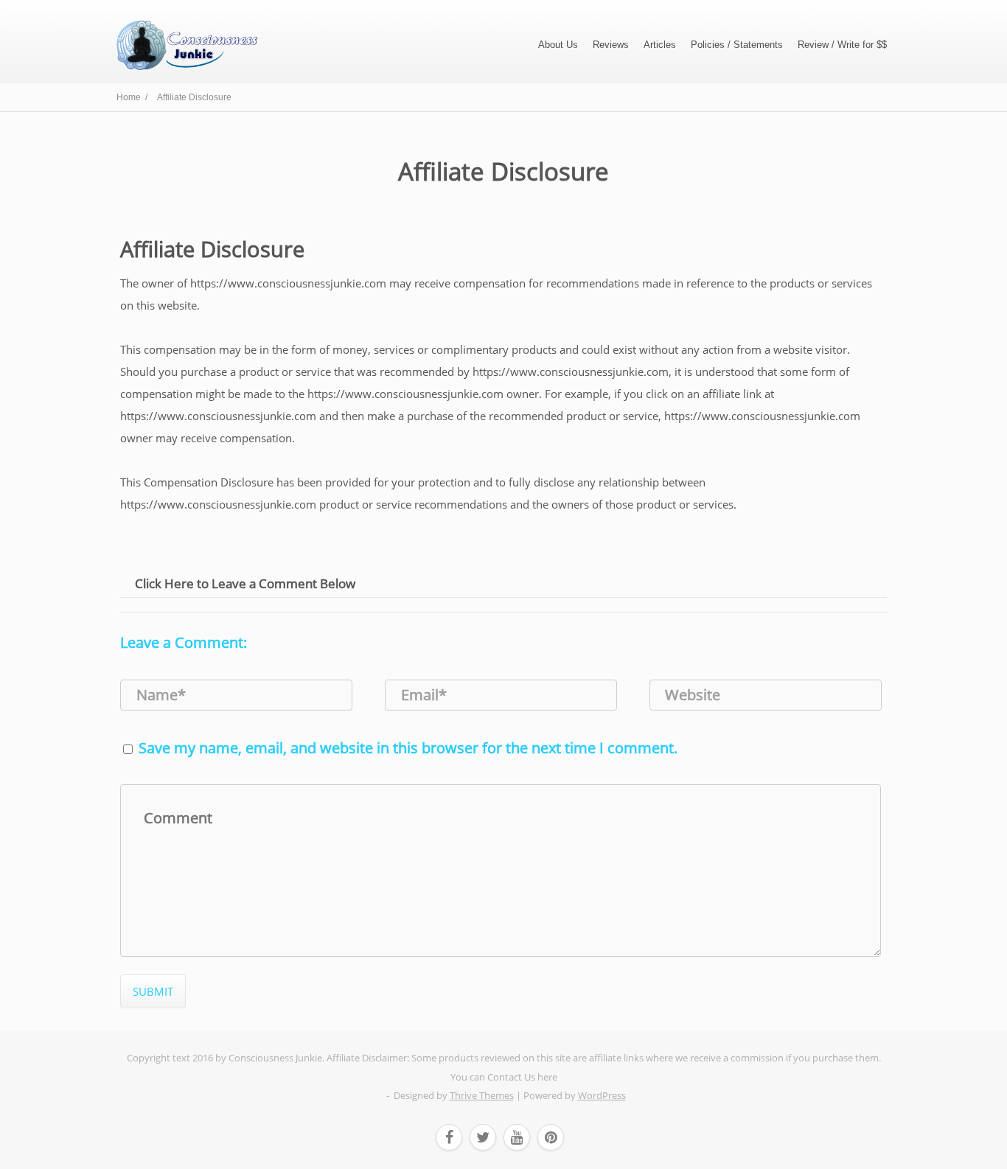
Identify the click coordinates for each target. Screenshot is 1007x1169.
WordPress (602, 1095)
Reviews (611, 44)
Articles (660, 44)
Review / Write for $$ (842, 44)
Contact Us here (522, 1076)
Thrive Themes (482, 1095)
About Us (558, 44)
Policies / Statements (737, 44)
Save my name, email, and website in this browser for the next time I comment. (408, 748)
